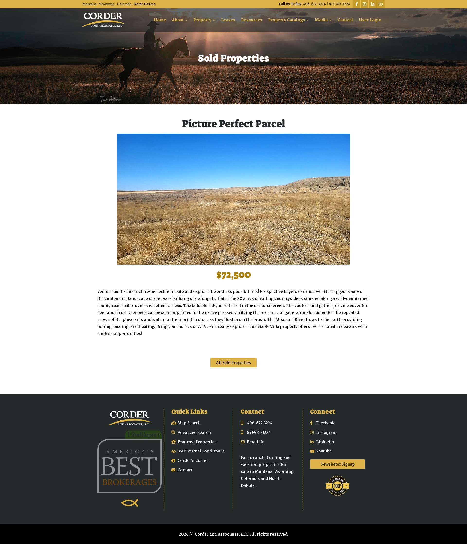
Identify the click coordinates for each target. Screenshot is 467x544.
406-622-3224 (314, 4)
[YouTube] (381, 4)
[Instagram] (364, 4)
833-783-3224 (339, 4)
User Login (370, 19)
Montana (89, 4)
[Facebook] (356, 4)
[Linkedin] (373, 4)
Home (160, 19)
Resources (251, 19)
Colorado (124, 4)
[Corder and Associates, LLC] (103, 20)
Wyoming (107, 4)
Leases (228, 19)
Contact (345, 19)
